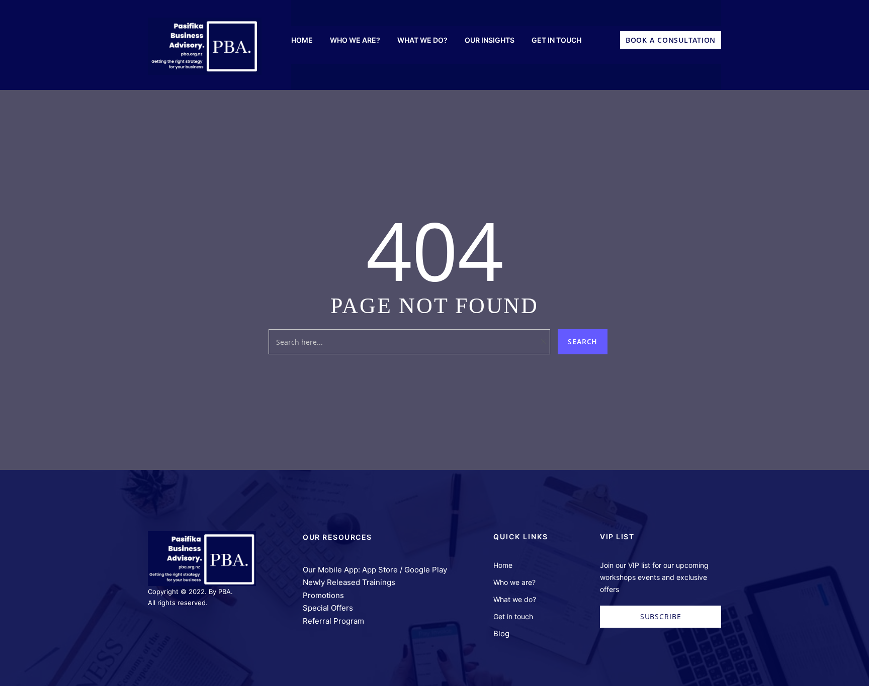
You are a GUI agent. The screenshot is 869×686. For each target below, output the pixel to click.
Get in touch (513, 616)
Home (502, 565)
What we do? (514, 599)
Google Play (425, 569)
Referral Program (333, 621)
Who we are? (514, 582)
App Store (380, 569)
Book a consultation (671, 40)
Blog (501, 633)
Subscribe (660, 616)
